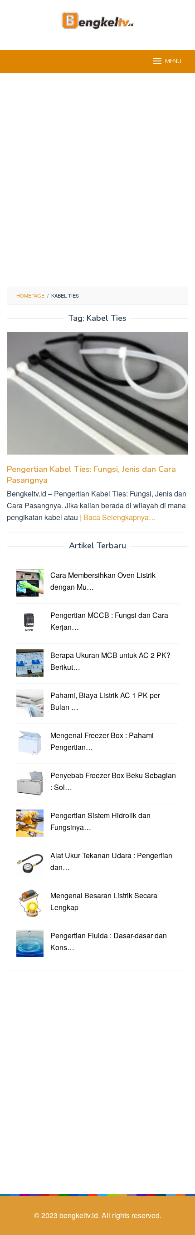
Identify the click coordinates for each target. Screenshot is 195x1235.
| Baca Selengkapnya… (118, 517)
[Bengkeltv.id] (98, 19)
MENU (173, 61)
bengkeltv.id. (80, 1215)
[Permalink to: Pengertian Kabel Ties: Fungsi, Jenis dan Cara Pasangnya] (97, 397)
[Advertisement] (97, 180)
